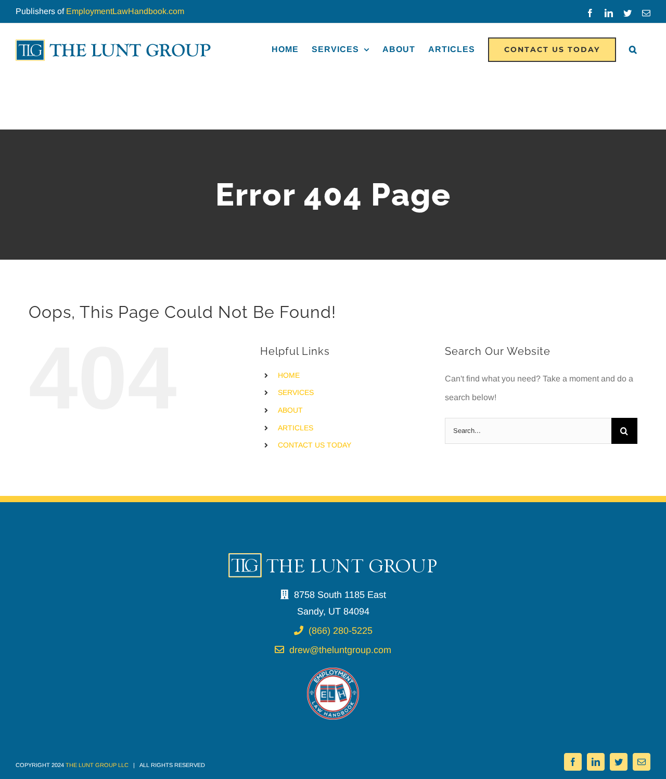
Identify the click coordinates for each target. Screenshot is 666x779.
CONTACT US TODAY (314, 445)
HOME (289, 375)
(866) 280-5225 (341, 630)
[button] (633, 49)
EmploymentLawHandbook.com (125, 11)
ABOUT (290, 410)
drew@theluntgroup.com (340, 650)
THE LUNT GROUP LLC (97, 765)
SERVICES (296, 392)
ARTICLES (295, 428)
